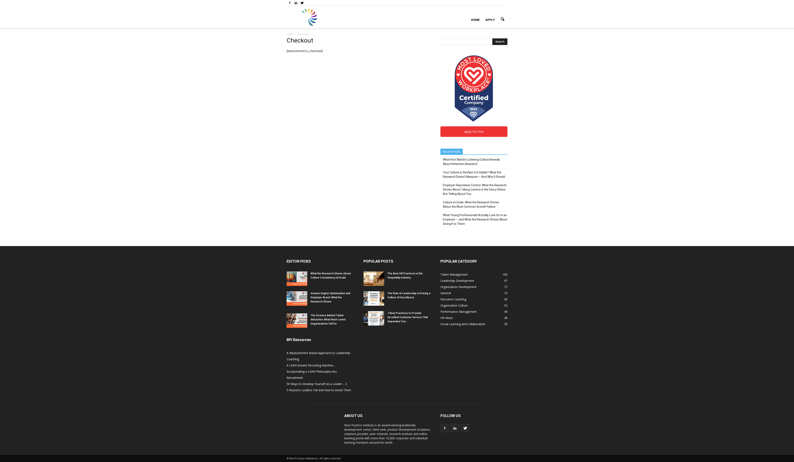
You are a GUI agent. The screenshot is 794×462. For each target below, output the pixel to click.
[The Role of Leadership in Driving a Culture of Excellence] (374, 298)
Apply (490, 20)
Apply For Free (474, 132)
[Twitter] (302, 2)
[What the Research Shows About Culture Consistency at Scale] (297, 278)
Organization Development (458, 287)
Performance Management (458, 312)
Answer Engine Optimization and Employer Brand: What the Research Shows (330, 297)
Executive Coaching (453, 299)
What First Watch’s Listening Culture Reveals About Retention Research (471, 162)
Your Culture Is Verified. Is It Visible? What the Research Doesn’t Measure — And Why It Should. (474, 174)
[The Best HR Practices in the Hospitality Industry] (374, 278)
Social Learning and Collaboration (462, 324)
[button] (502, 19)
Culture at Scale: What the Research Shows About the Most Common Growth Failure (471, 204)
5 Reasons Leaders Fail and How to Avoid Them (319, 390)
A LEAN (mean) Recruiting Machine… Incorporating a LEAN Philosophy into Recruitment (312, 371)
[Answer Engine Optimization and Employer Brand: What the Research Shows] (297, 298)
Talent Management (454, 274)
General (445, 293)
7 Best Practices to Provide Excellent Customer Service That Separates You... (407, 317)
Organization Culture (454, 305)
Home (475, 20)
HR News (446, 318)
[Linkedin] (296, 2)
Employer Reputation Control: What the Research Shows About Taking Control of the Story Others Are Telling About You (475, 189)
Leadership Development (457, 281)
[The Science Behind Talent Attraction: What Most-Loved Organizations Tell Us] (297, 320)
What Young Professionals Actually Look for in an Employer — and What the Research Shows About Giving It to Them (475, 219)
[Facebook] (290, 2)
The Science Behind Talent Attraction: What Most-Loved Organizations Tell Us (328, 319)
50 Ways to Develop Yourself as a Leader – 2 (317, 384)
